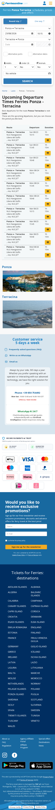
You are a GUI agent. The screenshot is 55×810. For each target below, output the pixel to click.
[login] (44, 3)
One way (39, 21)
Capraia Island (39, 606)
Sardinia (13, 699)
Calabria (13, 600)
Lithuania (37, 667)
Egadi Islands (16, 622)
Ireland (12, 657)
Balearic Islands (36, 594)
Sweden (35, 710)
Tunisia (35, 715)
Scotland (37, 699)
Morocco (36, 678)
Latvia (11, 662)
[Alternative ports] (5, 54)
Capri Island (15, 611)
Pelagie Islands (17, 688)
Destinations (44, 742)
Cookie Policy (41, 807)
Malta (11, 673)
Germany (13, 646)
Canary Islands (17, 606)
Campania (36, 600)
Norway (35, 683)
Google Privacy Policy (18, 555)
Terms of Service (33, 555)
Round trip (14, 21)
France (12, 637)
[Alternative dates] (30, 54)
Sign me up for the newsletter (26, 547)
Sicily (11, 704)
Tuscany (13, 720)
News (41, 745)
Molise (12, 678)
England (36, 627)
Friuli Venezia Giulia (39, 639)
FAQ (4, 742)
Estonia (12, 632)
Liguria (12, 667)
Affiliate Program (24, 746)
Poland (35, 688)
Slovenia (36, 704)
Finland (35, 632)
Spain (11, 710)
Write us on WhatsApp (20, 355)
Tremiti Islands (17, 715)
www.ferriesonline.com (14, 3)
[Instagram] (6, 755)
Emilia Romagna (17, 627)
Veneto (35, 720)
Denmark (36, 616)
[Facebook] (14, 755)
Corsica (35, 611)
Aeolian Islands (17, 586)
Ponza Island (16, 694)
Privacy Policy (48, 777)
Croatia (12, 616)
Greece (12, 651)
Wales (11, 726)
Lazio (34, 662)
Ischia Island (38, 657)
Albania (35, 586)
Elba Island (38, 622)
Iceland (35, 651)
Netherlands (16, 683)
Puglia (35, 694)
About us (6, 738)
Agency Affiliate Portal (27, 740)
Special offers (44, 738)
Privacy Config (15, 807)
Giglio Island (39, 646)
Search (27, 81)
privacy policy (21, 540)
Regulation (6, 745)
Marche (35, 673)
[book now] (48, 140)
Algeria (12, 592)
